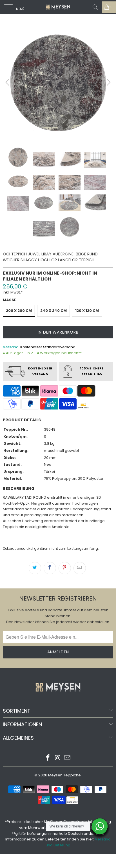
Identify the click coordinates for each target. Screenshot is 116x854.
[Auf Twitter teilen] (35, 568)
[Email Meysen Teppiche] (67, 758)
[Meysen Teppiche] (58, 7)
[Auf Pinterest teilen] (65, 568)
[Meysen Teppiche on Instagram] (57, 758)
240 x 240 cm (53, 310)
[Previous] (8, 82)
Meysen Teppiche (64, 775)
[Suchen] (95, 7)
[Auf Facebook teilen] (50, 568)
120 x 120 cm (87, 310)
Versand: (11, 347)
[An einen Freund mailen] (79, 568)
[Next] (107, 82)
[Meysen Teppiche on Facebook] (48, 758)
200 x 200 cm (19, 310)
